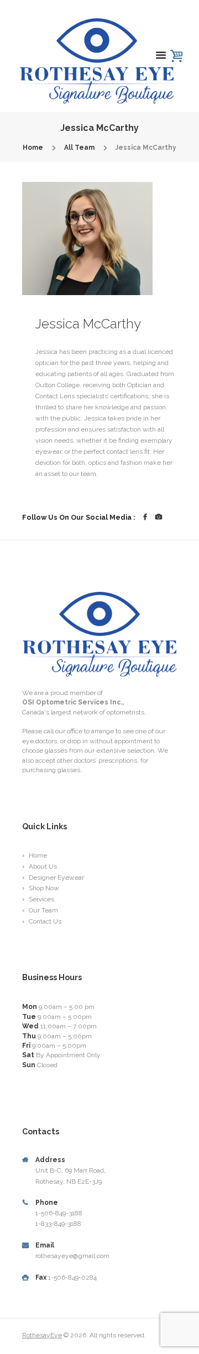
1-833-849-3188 (58, 1224)
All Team (79, 147)
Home (33, 147)
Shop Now (44, 888)
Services (41, 899)
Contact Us (45, 921)
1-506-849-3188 (58, 1213)
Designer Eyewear (56, 877)
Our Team (43, 910)
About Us (43, 866)
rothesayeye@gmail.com (72, 1256)
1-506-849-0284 (72, 1277)
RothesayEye (42, 1335)
